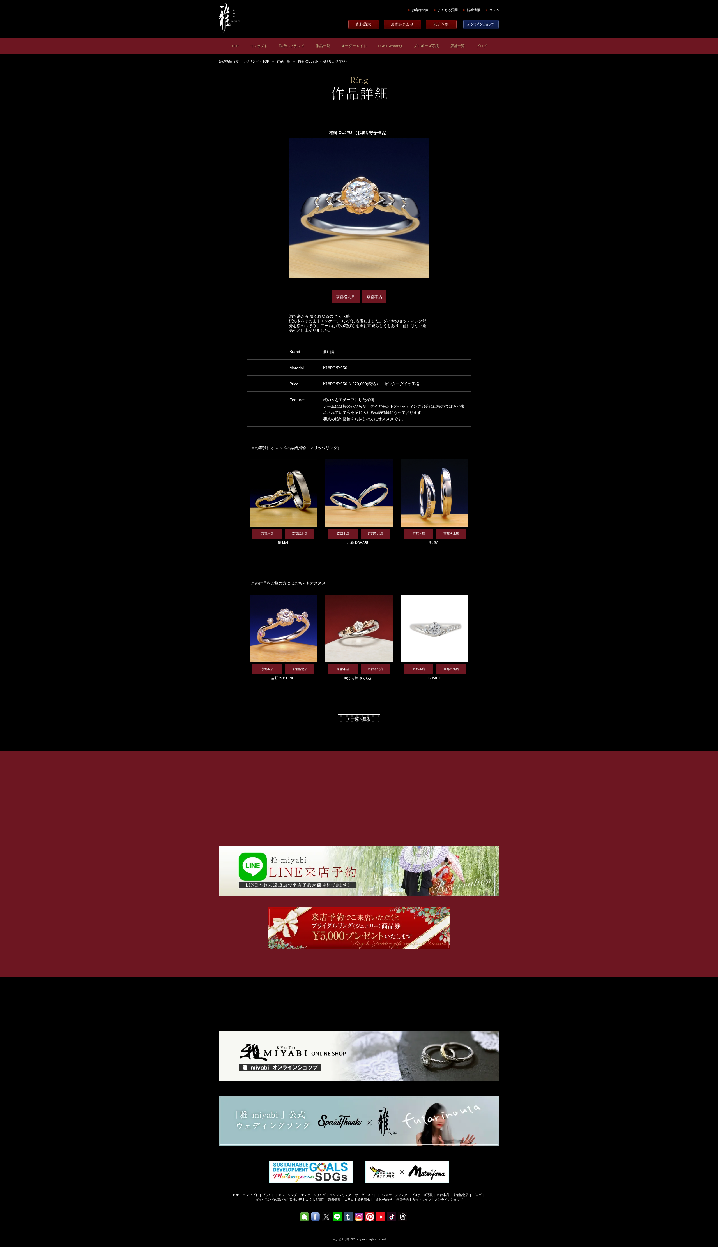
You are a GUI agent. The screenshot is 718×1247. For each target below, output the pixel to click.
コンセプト (258, 46)
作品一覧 (323, 46)
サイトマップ (422, 1199)
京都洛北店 (460, 1195)
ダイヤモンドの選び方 (271, 1199)
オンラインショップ (449, 1199)
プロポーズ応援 (426, 46)
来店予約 (402, 1199)
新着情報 (473, 10)
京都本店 (443, 1195)
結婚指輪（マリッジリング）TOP (244, 61)
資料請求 (364, 1199)
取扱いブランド (291, 46)
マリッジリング (340, 1195)
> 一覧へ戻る (359, 719)
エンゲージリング (313, 1195)
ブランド (268, 1195)
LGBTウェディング (394, 1195)
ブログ (481, 46)
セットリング (288, 1195)
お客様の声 (420, 10)
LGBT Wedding (390, 46)
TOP (234, 46)
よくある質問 (448, 10)
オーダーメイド (354, 46)
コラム (494, 10)
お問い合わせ (383, 1199)
